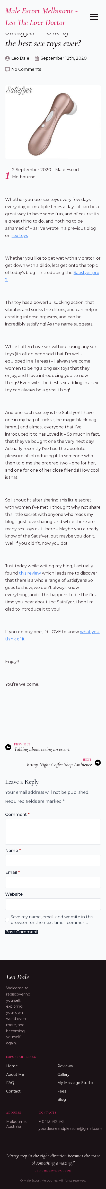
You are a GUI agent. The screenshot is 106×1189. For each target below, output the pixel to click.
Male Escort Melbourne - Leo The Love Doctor (41, 16)
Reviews (65, 1066)
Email (12, 872)
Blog (61, 1099)
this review (30, 573)
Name (13, 851)
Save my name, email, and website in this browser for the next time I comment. (52, 919)
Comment (17, 815)
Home (12, 1066)
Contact (13, 1091)
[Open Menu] (94, 16)
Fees (61, 1091)
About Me (15, 1074)
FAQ (10, 1082)
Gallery (63, 1074)
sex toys (20, 235)
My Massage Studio (75, 1082)
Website (14, 894)
